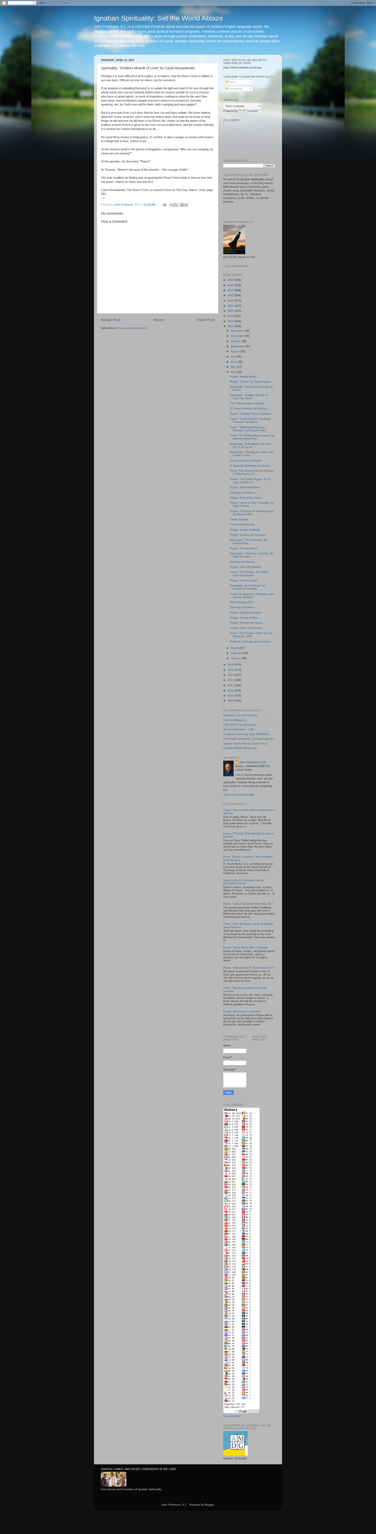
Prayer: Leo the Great (243, 580)
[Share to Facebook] (182, 205)
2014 (231, 675)
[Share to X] (179, 205)
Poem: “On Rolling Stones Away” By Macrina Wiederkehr (252, 437)
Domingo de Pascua (242, 492)
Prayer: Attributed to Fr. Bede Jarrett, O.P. (249, 967)
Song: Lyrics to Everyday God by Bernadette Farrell (243, 882)
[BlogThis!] (175, 205)
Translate (252, 110)
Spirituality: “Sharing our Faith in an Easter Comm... (252, 454)
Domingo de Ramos (242, 561)
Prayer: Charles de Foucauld (248, 534)
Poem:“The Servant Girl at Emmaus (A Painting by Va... (252, 472)
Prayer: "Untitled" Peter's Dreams (250, 413)
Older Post (205, 320)
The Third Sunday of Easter (247, 403)
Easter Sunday (239, 519)
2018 (231, 321)
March (235, 648)
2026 (231, 279)
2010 (231, 695)
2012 (231, 685)
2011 (231, 690)
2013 (231, 680)
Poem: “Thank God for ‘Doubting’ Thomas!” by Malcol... (250, 420)
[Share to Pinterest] (186, 205)
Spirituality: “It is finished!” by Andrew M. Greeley (247, 587)
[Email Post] (164, 204)
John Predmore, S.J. (253, 762)
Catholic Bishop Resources (240, 748)
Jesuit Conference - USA (238, 729)
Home (159, 320)
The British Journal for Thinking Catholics (248, 738)
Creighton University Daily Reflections (246, 734)
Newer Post (110, 320)
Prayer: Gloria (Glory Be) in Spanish (245, 947)
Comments (235, 88)
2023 (231, 295)
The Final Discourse (242, 524)
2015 (231, 669)
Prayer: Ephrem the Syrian (246, 622)
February (237, 653)
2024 (231, 290)
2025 (231, 285)
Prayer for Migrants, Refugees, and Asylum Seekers (252, 596)
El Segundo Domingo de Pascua (250, 465)
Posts (232, 82)
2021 (231, 305)
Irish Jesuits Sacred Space (239, 724)
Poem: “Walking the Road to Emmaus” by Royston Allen (248, 429)
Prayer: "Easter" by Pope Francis (250, 381)
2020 (231, 310)
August (235, 351)
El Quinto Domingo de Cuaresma (250, 641)
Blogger (209, 1504)
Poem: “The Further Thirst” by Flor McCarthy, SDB (251, 635)
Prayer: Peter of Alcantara (246, 628)
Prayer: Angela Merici (243, 376)
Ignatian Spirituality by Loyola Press (245, 743)
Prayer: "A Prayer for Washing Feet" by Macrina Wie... (252, 513)
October (236, 341)
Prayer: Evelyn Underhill (245, 529)
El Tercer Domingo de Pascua (248, 408)
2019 (231, 316)
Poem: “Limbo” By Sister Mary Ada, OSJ (248, 903)
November (237, 335)
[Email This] (171, 205)
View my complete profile (238, 794)
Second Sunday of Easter (245, 460)
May (234, 366)
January (236, 658)
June (234, 361)
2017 (231, 326)
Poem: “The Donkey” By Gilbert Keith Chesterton (249, 574)
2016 (231, 664)
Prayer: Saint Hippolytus (245, 487)
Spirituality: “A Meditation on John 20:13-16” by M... (250, 445)
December (237, 330)
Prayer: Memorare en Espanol (242, 1011)
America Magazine (234, 720)
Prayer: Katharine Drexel (245, 612)
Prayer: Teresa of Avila (244, 617)
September (238, 346)
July (233, 356)
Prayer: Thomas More (243, 548)
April (234, 372)
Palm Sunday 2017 (241, 602)
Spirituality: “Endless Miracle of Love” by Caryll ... (249, 397)
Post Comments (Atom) (132, 328)
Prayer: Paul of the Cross (245, 497)
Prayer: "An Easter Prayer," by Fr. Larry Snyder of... (250, 481)
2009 (231, 700)
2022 (231, 300)
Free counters (232, 1416)
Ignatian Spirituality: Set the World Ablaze (158, 18)
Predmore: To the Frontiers (240, 715)
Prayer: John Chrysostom (245, 567)
